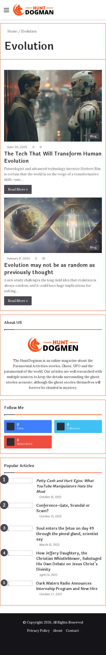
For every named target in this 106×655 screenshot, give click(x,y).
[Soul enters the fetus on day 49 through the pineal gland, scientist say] (18, 535)
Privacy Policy (38, 630)
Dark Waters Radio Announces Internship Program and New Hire (67, 586)
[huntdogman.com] (33, 10)
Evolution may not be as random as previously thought (49, 268)
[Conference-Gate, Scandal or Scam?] (18, 512)
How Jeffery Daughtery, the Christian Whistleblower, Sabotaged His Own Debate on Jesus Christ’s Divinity (68, 561)
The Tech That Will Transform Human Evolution (53, 157)
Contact (72, 630)
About (58, 630)
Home (12, 31)
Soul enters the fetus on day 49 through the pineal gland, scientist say (67, 534)
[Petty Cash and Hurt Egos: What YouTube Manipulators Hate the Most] (18, 487)
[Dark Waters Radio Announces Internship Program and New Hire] (18, 590)
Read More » (18, 189)
